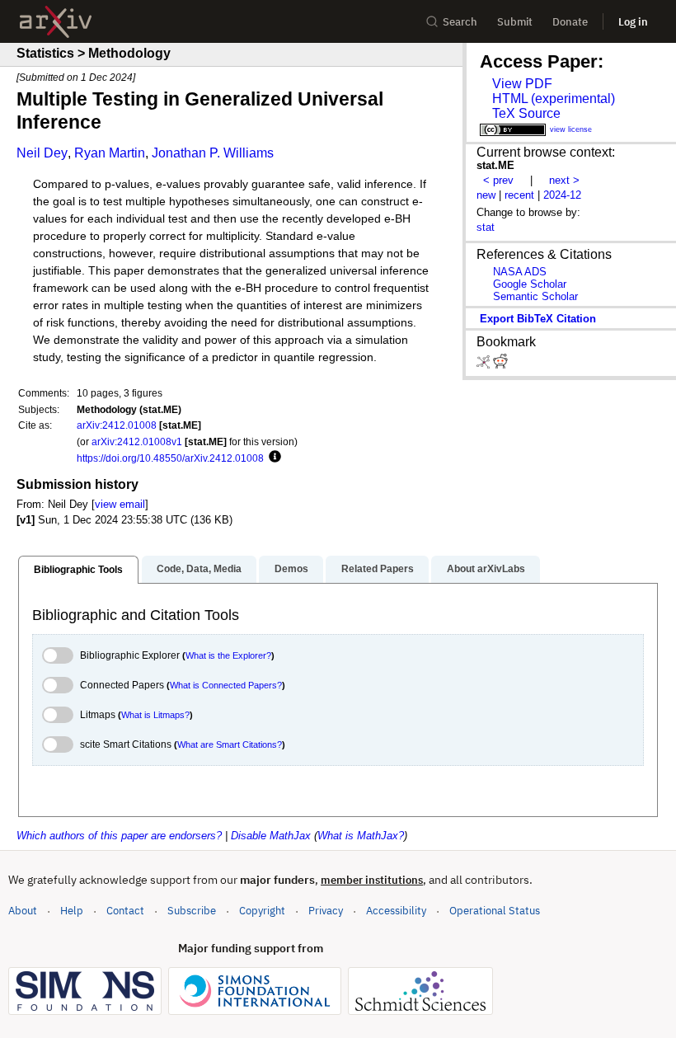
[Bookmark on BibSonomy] (484, 365)
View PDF (522, 84)
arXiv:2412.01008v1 (137, 441)
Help (71, 911)
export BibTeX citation (538, 318)
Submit (515, 22)
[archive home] (56, 22)
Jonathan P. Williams (213, 153)
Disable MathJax (271, 835)
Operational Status (494, 910)
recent (519, 195)
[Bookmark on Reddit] (500, 365)
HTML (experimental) (553, 99)
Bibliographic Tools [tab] (78, 569)
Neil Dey (42, 153)
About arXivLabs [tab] (486, 569)
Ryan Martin (109, 153)
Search (460, 22)
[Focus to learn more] (272, 457)
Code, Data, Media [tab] (199, 569)
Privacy (325, 911)
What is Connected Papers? (226, 685)
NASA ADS (520, 271)
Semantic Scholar (535, 296)
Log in (633, 22)
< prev (498, 180)
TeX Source (526, 113)
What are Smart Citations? (229, 744)
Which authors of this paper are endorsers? (119, 835)
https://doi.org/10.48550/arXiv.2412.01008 (170, 458)
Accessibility (396, 911)
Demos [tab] (291, 569)
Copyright (262, 911)
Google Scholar (529, 284)
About (22, 911)
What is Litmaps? (155, 715)
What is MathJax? (360, 835)
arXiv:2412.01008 (117, 425)
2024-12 (562, 195)
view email (120, 504)
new (485, 195)
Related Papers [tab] (377, 569)
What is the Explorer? (228, 655)
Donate (570, 22)
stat (485, 227)
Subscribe (191, 911)
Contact (125, 911)
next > (564, 180)
